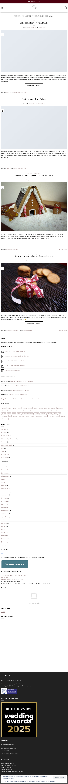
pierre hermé (22, 416)
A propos (3, 429)
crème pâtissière (29, 411)
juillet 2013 (4, 523)
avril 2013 (3, 532)
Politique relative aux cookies (48, 781)
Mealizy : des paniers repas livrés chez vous (17, 356)
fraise (46, 411)
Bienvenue (4, 432)
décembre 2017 (5, 476)
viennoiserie (4, 419)
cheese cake (47, 408)
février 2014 (4, 501)
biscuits (25, 330)
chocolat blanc (60, 408)
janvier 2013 (4, 542)
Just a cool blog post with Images (34, 22)
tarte (53, 416)
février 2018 (4, 470)
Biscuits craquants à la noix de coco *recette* (34, 256)
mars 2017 (4, 485)
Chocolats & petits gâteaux (34, 173)
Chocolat (53, 408)
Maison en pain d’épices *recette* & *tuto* (34, 175)
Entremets (4, 442)
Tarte (2, 451)
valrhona (63, 416)
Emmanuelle (42, 27)
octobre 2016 (4, 488)
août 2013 (3, 520)
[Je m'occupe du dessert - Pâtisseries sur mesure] (34, 7)
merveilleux (49, 413)
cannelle (30, 408)
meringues (43, 413)
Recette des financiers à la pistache (14, 360)
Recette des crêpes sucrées (12, 370)
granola (14, 413)
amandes (4, 408)
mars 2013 (4, 535)
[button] (2, 8)
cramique (16, 411)
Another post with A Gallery (34, 99)
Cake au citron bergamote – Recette (15, 351)
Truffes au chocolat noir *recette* (20, 390)
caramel (35, 408)
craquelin (22, 411)
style (22, 92)
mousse (55, 413)
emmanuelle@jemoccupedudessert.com (12, 579)
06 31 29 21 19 (4, 577)
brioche (19, 408)
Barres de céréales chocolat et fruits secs (22, 381)
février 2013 (4, 538)
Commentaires (63, 249)
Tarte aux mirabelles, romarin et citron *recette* (26, 399)
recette (45, 416)
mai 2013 (3, 529)
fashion (19, 92)
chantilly (41, 408)
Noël (10, 416)
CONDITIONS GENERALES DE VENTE (11, 680)
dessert (36, 411)
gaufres (9, 413)
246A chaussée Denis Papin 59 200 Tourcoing (13, 575)
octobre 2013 (4, 513)
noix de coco (29, 330)
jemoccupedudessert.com (27, 413)
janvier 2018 (4, 473)
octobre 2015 (4, 495)
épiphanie (11, 419)
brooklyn (15, 92)
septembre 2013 (5, 517)
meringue (37, 413)
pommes (32, 416)
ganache (4, 413)
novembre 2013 (5, 510)
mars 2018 (4, 467)
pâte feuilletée (39, 416)
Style (34, 20)
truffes (57, 416)
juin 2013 (3, 526)
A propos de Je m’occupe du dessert (15, 365)
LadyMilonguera (5, 399)
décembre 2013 (5, 507)
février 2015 (4, 498)
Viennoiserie (4, 457)
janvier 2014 (4, 504)
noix (60, 413)
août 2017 (3, 479)
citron (11, 411)
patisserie (15, 416)
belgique (9, 408)
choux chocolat (5, 411)
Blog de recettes (5, 435)
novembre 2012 (5, 545)
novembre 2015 (5, 492)
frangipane (51, 411)
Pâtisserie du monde (6, 445)
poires (27, 416)
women (25, 92)
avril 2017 (3, 482)
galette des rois (58, 411)
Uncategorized (5, 454)
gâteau (18, 413)
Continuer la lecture (34, 85)
